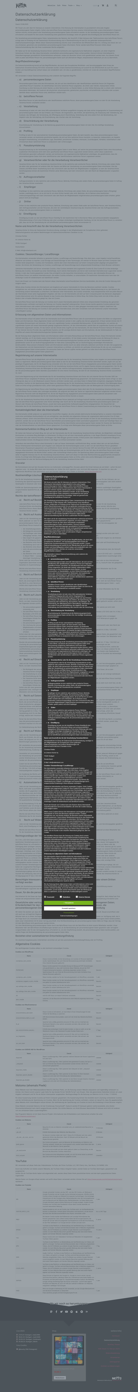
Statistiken (66, 897)
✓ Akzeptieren (69, 903)
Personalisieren (69, 913)
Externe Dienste (84, 897)
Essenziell (50, 897)
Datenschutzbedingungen (68, 916)
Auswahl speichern (68, 908)
